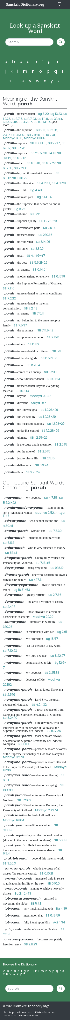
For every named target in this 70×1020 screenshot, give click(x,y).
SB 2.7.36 (54, 595)
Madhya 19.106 (34, 138)
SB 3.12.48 (10, 122)
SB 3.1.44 (56, 119)
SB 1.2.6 (35, 214)
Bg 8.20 (43, 114)
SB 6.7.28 (18, 148)
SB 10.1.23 (53, 379)
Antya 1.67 (38, 403)
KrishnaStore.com (45, 1012)
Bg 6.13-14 (44, 197)
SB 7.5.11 (38, 313)
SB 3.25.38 (52, 672)
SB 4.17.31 (36, 580)
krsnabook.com (28, 1015)
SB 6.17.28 (54, 731)
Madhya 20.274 (46, 810)
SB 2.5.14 (49, 228)
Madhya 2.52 (44, 512)
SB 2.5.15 (61, 444)
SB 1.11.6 (43, 119)
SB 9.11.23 (30, 944)
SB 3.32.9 (37, 248)
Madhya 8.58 (12, 138)
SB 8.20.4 (33, 365)
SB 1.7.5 (17, 119)
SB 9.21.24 (33, 472)
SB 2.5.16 (9, 694)
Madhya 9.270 (13, 757)
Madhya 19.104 (13, 820)
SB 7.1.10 (8, 288)
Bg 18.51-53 (21, 590)
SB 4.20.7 (25, 122)
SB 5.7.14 (60, 840)
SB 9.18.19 (57, 568)
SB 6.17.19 (58, 276)
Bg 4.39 (61, 908)
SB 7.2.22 (9, 298)
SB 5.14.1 (11, 553)
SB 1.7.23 (30, 119)
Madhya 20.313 (40, 396)
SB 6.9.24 (41, 465)
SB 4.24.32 (39, 704)
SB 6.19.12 (19, 158)
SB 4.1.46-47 (35, 255)
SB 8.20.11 (50, 372)
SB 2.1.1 (40, 130)
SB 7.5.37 (20, 325)
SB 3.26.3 (9, 863)
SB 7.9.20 (33, 135)
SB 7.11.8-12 (45, 330)
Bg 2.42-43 (23, 893)
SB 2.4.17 (9, 607)
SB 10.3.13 (22, 391)
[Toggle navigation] (59, 4)
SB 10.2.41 (48, 135)
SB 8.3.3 (57, 351)
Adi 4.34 (59, 922)
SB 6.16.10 (33, 163)
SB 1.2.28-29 (48, 221)
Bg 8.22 (19, 209)
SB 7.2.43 (30, 308)
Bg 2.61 (62, 632)
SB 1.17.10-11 (38, 143)
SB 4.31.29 (59, 183)
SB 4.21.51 (43, 183)
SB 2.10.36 (45, 235)
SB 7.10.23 (10, 650)
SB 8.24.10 (10, 718)
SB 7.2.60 (20, 168)
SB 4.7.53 (51, 497)
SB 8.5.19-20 (50, 358)
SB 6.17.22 (49, 163)
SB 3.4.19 (49, 153)
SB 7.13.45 (43, 563)
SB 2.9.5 (36, 153)
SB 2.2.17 (54, 143)
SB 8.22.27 (57, 655)
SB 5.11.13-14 (42, 122)
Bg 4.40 (36, 190)
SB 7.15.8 (53, 337)
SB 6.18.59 (53, 915)
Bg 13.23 (56, 114)
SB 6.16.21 (46, 873)
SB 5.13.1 (8, 543)
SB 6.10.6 (53, 883)
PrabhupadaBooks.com (18, 1012)
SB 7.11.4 (24, 744)
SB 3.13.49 (18, 135)
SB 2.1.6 (52, 130)
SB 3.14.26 (43, 242)
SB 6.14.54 (40, 269)
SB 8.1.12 (33, 344)
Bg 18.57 (52, 639)
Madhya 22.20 (43, 617)
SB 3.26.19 (24, 800)
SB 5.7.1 (36, 903)
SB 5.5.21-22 (38, 262)
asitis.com (10, 1015)
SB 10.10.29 (19, 178)
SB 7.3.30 (55, 531)
